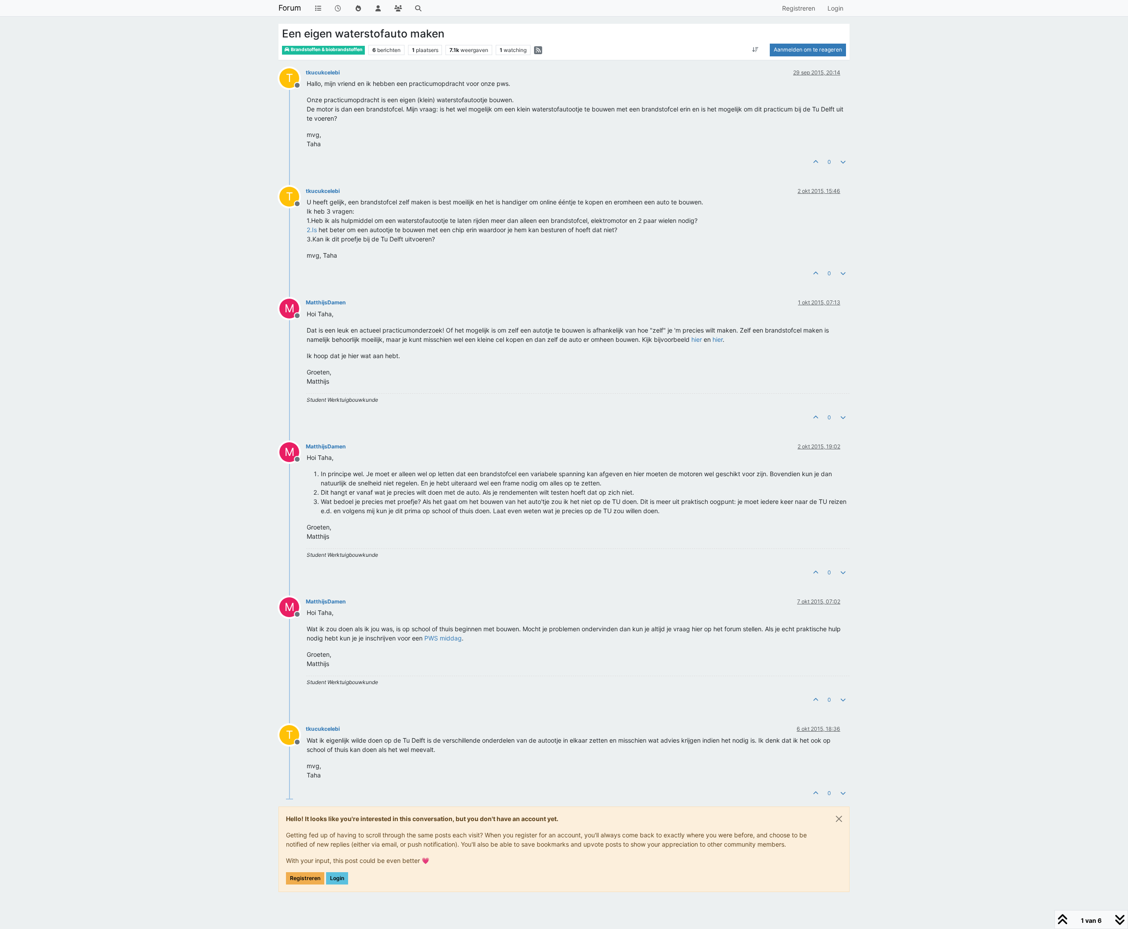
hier (696, 339)
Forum (289, 7)
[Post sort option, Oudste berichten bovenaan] (755, 50)
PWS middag (443, 638)
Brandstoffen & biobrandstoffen (326, 49)
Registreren (305, 878)
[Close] (839, 819)
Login (337, 878)
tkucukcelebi (323, 72)
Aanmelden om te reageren (808, 49)
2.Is (312, 229)
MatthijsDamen (326, 302)
